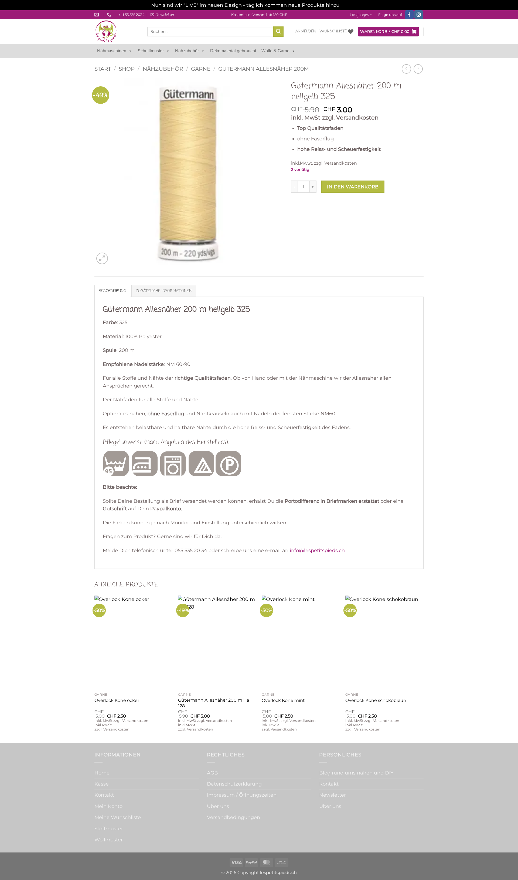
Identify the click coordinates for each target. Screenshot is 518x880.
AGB (212, 773)
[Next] (423, 668)
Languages (359, 15)
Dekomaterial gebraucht (233, 51)
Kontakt (104, 795)
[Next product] (406, 68)
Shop (127, 68)
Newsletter (332, 795)
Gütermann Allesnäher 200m (263, 68)
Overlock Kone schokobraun (375, 700)
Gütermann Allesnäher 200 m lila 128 (213, 703)
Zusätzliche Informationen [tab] (164, 291)
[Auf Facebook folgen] (409, 14)
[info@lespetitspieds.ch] (97, 15)
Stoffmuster (108, 828)
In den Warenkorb (353, 186)
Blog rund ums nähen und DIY (356, 773)
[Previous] (95, 668)
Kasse (101, 784)
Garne (200, 68)
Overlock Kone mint (283, 700)
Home (102, 773)
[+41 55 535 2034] (110, 15)
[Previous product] (418, 68)
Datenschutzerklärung (234, 784)
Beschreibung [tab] (112, 291)
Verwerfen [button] (354, 5)
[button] (163, 15)
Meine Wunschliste (117, 817)
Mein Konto (108, 806)
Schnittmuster (151, 51)
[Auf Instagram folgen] (418, 14)
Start (102, 68)
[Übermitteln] (278, 31)
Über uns (218, 806)
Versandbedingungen (233, 817)
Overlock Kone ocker (116, 700)
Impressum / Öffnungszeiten (242, 795)
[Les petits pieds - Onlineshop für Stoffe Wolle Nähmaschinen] (116, 31)
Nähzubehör (187, 51)
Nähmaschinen (111, 51)
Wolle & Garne (275, 51)
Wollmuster (108, 839)
